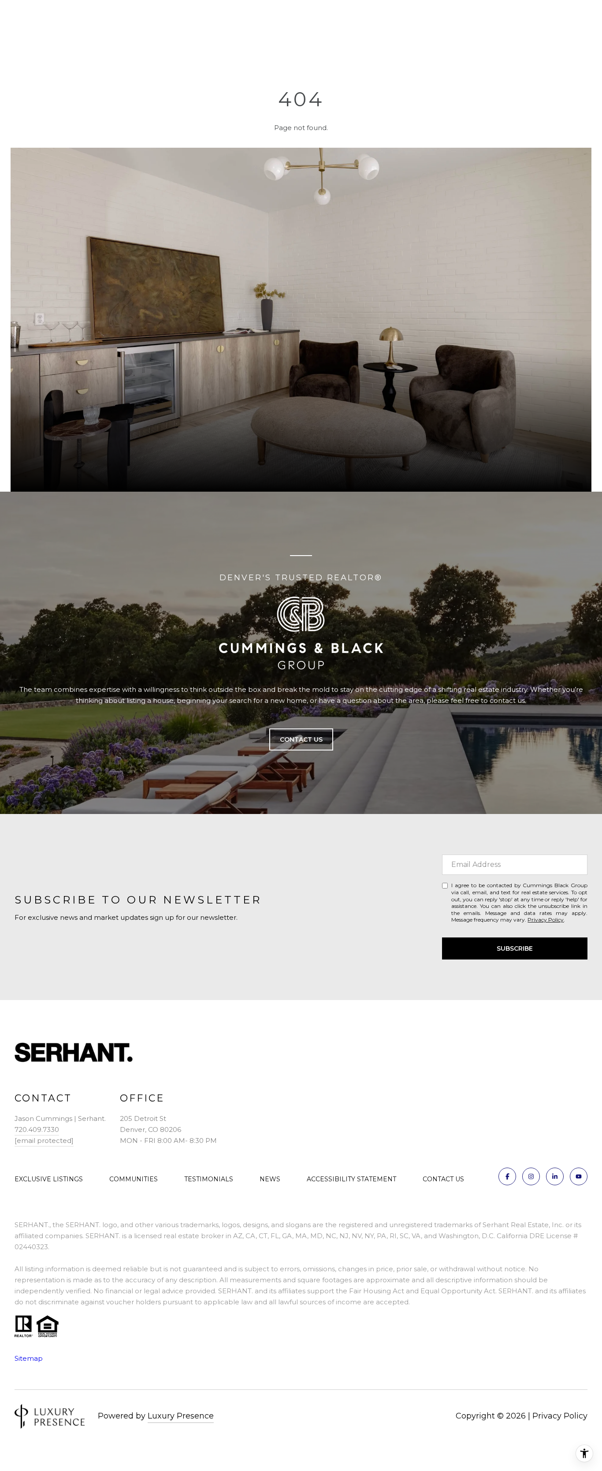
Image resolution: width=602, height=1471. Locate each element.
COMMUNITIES (133, 1179)
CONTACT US (443, 1179)
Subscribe (515, 948)
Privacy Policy (546, 919)
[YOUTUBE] (578, 1176)
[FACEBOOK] (507, 1176)
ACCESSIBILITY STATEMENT (351, 1179)
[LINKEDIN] (555, 1176)
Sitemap (29, 1358)
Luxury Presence (181, 1416)
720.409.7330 (37, 1129)
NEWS (270, 1179)
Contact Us (301, 739)
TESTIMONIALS (208, 1179)
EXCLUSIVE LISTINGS (49, 1179)
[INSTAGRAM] (531, 1176)
